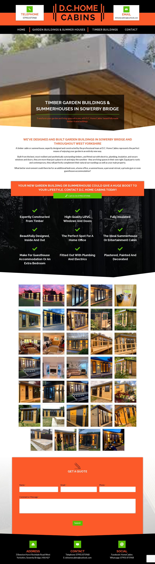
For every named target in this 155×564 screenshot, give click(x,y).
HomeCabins (127, 554)
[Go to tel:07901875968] (30, 13)
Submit (77, 523)
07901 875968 (82, 554)
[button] (77, 195)
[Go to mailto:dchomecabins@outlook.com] (126, 13)
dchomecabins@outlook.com (78, 557)
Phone (102, 485)
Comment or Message (29, 497)
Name (22, 485)
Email (63, 485)
